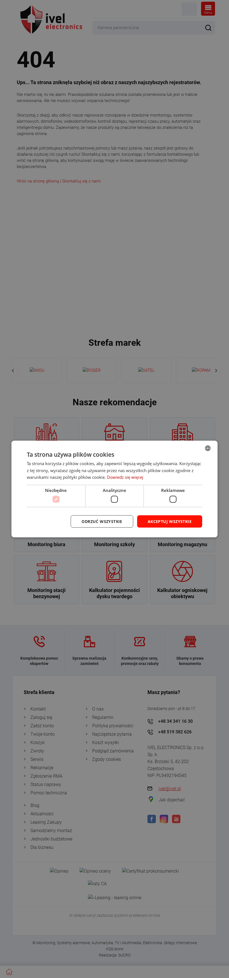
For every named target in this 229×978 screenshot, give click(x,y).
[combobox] (208, 448)
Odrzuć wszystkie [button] (102, 521)
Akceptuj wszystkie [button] (170, 521)
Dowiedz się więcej (125, 477)
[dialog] (114, 489)
